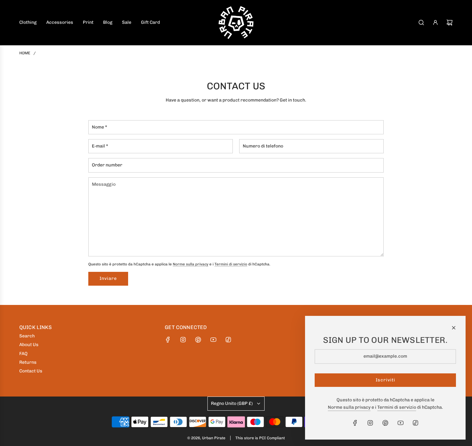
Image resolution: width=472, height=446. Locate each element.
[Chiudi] (454, 328)
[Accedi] (435, 22)
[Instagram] (183, 340)
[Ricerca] (421, 22)
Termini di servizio (230, 264)
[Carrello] (449, 22)
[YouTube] (213, 340)
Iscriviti (385, 380)
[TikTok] (228, 340)
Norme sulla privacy (190, 264)
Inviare (108, 278)
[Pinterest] (198, 340)
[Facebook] (168, 340)
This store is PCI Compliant (260, 438)
